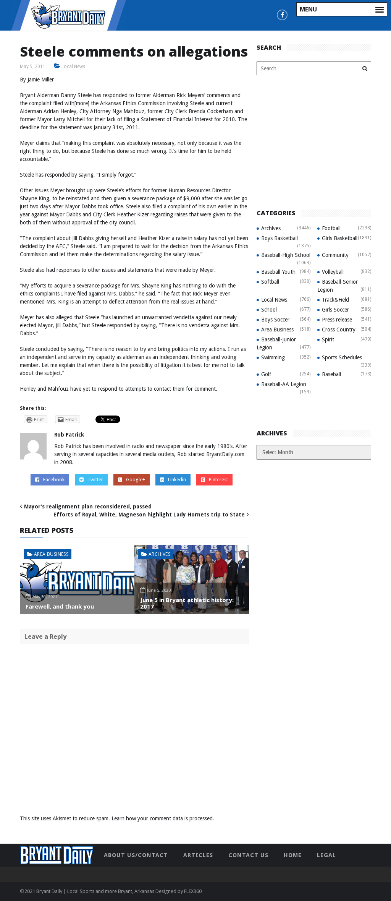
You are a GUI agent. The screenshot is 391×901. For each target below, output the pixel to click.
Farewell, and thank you (60, 606)
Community (335, 255)
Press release (337, 320)
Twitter (95, 479)
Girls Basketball (339, 238)
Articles (198, 855)
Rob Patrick (69, 435)
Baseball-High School (285, 255)
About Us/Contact (136, 855)
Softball (270, 282)
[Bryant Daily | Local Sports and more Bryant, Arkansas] (68, 15)
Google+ (135, 479)
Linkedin (177, 479)
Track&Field (335, 300)
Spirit (328, 339)
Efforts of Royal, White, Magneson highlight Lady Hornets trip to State (149, 514)
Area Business (51, 554)
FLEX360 (193, 891)
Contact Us (248, 855)
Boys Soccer (275, 320)
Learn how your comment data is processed (162, 818)
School (269, 310)
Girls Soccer (335, 310)
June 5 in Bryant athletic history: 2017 (187, 603)
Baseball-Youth (278, 272)
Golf (266, 374)
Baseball (331, 374)
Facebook (54, 479)
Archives (159, 554)
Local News (73, 66)
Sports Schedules (342, 357)
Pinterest (218, 479)
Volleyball (333, 272)
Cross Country (338, 329)
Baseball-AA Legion (283, 384)
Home (293, 855)
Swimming (273, 357)
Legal (326, 855)
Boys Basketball (279, 238)
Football (331, 228)
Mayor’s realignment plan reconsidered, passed (88, 506)
